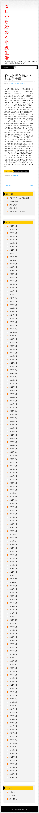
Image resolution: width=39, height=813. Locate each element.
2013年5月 (13, 764)
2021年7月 (13, 428)
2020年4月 (13, 479)
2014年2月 (13, 733)
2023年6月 (13, 349)
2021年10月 (14, 418)
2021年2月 (13, 445)
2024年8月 (13, 305)
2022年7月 (13, 387)
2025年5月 (13, 277)
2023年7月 (13, 346)
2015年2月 (13, 692)
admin (23, 83)
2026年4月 (13, 240)
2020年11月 (14, 455)
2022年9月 (13, 380)
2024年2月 (13, 322)
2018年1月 (13, 572)
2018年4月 (13, 562)
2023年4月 (13, 356)
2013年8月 (13, 753)
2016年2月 (13, 651)
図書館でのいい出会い (17, 211)
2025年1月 (13, 291)
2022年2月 (13, 404)
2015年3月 (13, 688)
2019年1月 (13, 531)
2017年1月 (13, 613)
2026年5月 (13, 236)
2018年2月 (13, 568)
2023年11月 (14, 332)
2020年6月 (13, 472)
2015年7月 (13, 675)
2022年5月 (13, 394)
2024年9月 (13, 301)
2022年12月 (14, 370)
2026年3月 (13, 243)
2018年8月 (13, 548)
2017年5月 (13, 599)
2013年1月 (13, 777)
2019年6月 (13, 514)
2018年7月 (13, 551)
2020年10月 (14, 459)
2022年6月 (13, 390)
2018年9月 (13, 544)
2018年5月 (13, 558)
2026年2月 (13, 246)
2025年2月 (13, 288)
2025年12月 (14, 253)
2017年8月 (13, 589)
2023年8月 (13, 342)
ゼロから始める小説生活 (6, 31)
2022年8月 (13, 383)
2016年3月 (13, 647)
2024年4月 (13, 315)
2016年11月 (14, 620)
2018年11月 (14, 538)
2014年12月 (14, 699)
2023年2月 (13, 363)
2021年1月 (13, 449)
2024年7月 (13, 308)
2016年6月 (13, 637)
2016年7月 (13, 634)
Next (32, 185)
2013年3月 (13, 771)
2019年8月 (13, 507)
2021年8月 (13, 425)
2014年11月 (14, 702)
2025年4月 (13, 281)
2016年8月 (13, 630)
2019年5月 (13, 517)
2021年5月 (13, 435)
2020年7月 (13, 469)
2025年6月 (13, 274)
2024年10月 (14, 298)
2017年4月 (13, 603)
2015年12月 (14, 657)
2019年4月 (13, 520)
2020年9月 (13, 462)
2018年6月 (13, 555)
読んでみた (24, 171)
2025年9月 (13, 264)
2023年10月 (14, 335)
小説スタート (14, 792)
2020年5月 (13, 476)
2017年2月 (13, 610)
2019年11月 (14, 497)
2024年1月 (13, 325)
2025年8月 (13, 267)
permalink (16, 175)
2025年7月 (13, 270)
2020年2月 (13, 486)
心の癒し (17, 171)
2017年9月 (13, 586)
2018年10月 (14, 541)
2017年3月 (13, 606)
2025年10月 (14, 260)
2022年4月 (13, 397)
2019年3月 (13, 524)
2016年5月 (13, 640)
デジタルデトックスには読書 (19, 198)
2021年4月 (13, 438)
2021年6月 (13, 431)
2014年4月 (13, 726)
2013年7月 (13, 757)
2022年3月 (13, 401)
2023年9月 (13, 339)
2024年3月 (13, 318)
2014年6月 (13, 719)
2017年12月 (14, 575)
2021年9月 (13, 421)
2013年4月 (13, 767)
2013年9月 (13, 750)
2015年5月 (13, 682)
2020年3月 (13, 483)
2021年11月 (14, 414)
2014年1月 (13, 736)
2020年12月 (14, 452)
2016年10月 (14, 623)
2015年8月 (13, 671)
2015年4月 (13, 685)
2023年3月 (13, 359)
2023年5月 (13, 353)
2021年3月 (13, 442)
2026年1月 (13, 250)
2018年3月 (13, 565)
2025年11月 (14, 257)
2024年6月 (13, 312)
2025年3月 (13, 284)
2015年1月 (13, 695)
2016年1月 (13, 654)
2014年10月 (14, 705)
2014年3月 (13, 729)
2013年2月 (13, 774)
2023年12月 (14, 329)
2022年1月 (13, 407)
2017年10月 (14, 582)
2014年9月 (13, 709)
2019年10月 (14, 500)
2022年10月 (14, 377)
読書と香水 (13, 208)
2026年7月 (13, 229)
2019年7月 (13, 510)
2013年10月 (14, 747)
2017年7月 (13, 592)
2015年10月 (14, 664)
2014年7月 (13, 716)
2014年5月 (13, 723)
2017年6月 (13, 596)
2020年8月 (13, 466)
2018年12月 (14, 534)
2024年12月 (14, 294)
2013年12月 (14, 740)
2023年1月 (13, 366)
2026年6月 (13, 233)
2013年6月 (13, 760)
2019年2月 (13, 527)
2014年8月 (13, 712)
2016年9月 (13, 627)
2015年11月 (14, 661)
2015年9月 (13, 668)
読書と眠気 (13, 205)
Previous (7, 185)
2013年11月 (14, 743)
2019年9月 (13, 503)
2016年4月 (13, 644)
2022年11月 (14, 373)
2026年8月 (13, 226)
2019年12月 (14, 493)
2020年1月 (13, 490)
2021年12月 (14, 411)
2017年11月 (14, 579)
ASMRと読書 (14, 201)
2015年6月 (13, 678)
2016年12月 (14, 616)
